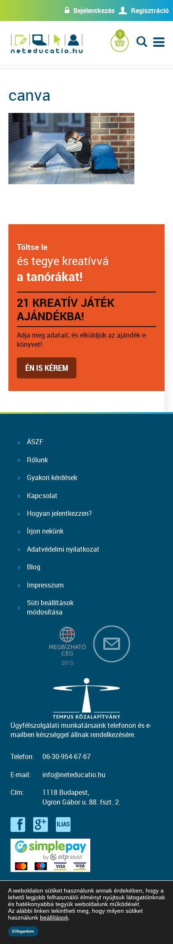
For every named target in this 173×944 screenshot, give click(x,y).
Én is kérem (46, 367)
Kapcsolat (42, 495)
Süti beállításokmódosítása (50, 607)
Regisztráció (150, 10)
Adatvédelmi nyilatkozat (63, 549)
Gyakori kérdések (52, 477)
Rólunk (37, 459)
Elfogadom (23, 931)
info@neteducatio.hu (73, 774)
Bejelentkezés (94, 10)
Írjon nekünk (45, 531)
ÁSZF (35, 441)
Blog (33, 566)
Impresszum (45, 585)
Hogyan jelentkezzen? (59, 513)
